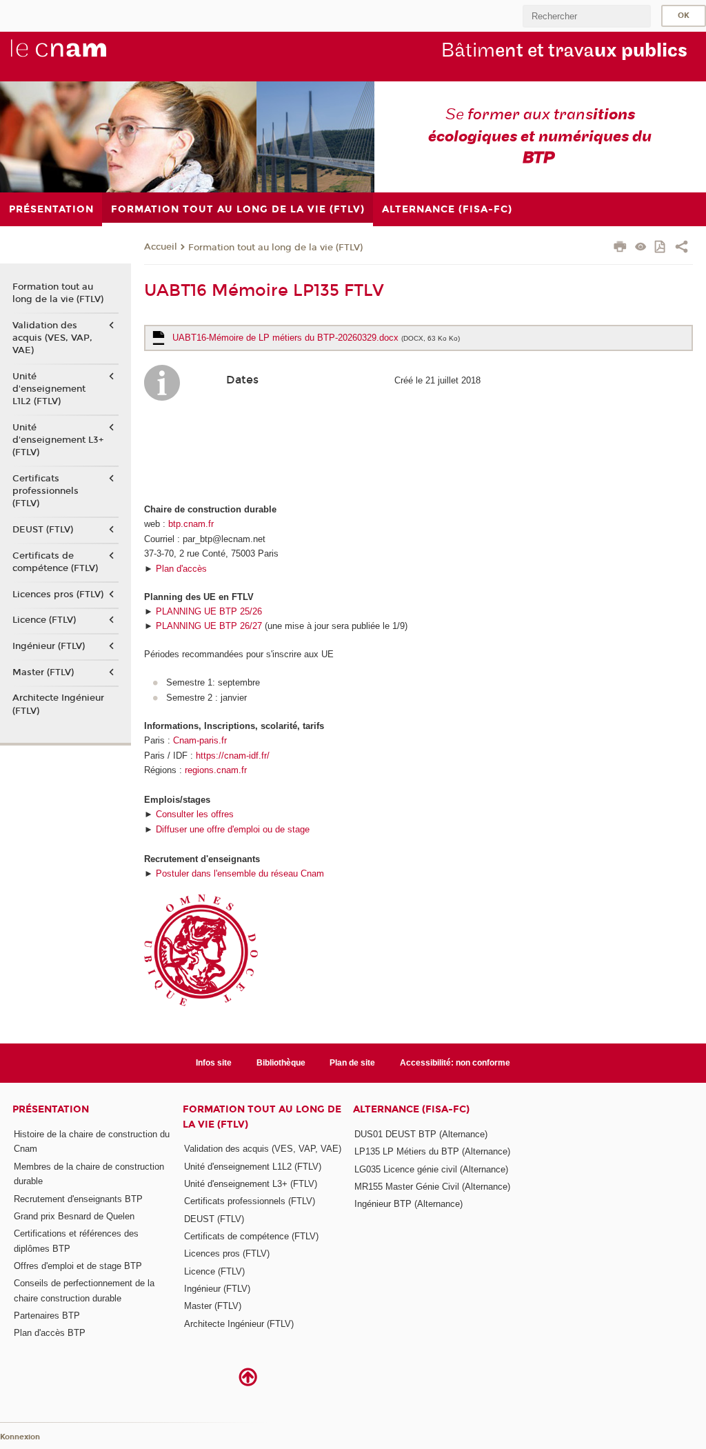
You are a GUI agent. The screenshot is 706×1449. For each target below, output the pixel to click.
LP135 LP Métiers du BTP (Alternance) (432, 1151)
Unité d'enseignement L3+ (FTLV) (57, 440)
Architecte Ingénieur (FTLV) (58, 704)
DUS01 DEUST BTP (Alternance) (420, 1134)
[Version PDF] (661, 247)
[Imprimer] (620, 248)
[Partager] (681, 248)
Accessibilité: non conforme (455, 1063)
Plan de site (352, 1063)
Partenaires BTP (47, 1315)
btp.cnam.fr (191, 524)
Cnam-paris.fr (200, 740)
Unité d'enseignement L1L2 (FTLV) (48, 389)
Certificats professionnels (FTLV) (45, 491)
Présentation (50, 1109)
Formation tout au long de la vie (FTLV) (275, 247)
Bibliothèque (280, 1063)
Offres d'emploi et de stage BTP (78, 1266)
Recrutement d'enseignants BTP (78, 1199)
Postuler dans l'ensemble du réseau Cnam (240, 873)
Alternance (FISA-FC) (411, 1109)
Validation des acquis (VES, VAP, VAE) (52, 338)
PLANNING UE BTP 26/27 (209, 626)
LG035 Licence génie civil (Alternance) (431, 1169)
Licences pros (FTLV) (57, 594)
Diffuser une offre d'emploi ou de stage (233, 829)
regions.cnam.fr (216, 770)
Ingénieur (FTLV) (48, 646)
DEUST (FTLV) (42, 529)
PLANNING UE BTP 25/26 (209, 611)
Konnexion (20, 1436)
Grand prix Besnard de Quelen (74, 1216)
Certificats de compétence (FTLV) (55, 562)
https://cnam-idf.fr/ (233, 755)
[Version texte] (641, 247)
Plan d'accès (181, 568)
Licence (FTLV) (44, 620)
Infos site (214, 1063)
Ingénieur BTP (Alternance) (408, 1204)
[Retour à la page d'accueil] (81, 56)
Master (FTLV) (43, 672)
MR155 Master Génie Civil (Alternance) (432, 1186)
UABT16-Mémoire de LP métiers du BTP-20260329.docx (316, 337)
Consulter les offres (195, 814)
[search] (587, 16)
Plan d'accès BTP (49, 1333)
